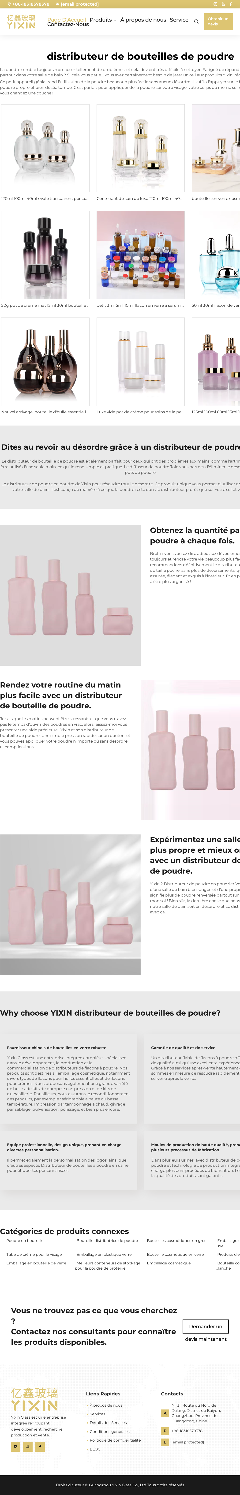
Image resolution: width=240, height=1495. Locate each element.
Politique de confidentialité (115, 1440)
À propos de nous (143, 20)
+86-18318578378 (30, 4)
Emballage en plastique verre (104, 1254)
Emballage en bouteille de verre (36, 1263)
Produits (101, 20)
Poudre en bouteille (25, 1240)
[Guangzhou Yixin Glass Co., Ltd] (23, 22)
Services (97, 1414)
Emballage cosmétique (169, 1263)
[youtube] (223, 4)
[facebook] (231, 4)
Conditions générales (110, 1431)
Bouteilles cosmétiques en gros (176, 1240)
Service (179, 20)
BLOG (95, 1449)
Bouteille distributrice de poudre (107, 1240)
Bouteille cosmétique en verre (175, 1254)
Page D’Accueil (66, 20)
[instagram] (215, 4)
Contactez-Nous (68, 24)
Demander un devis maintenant (206, 1329)
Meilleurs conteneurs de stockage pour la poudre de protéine (107, 1266)
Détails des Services (108, 1422)
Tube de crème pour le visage (34, 1254)
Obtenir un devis (218, 21)
